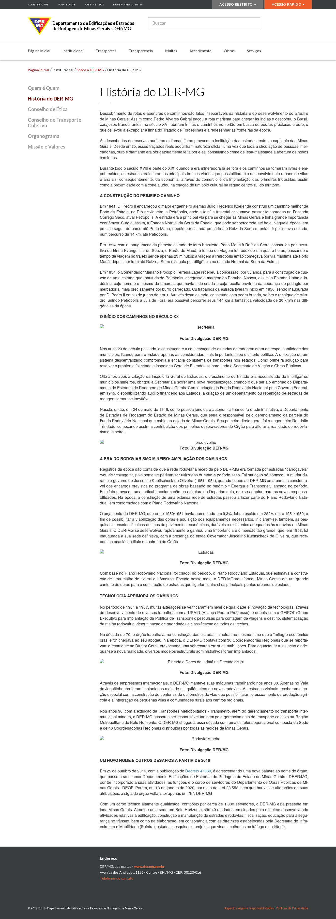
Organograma (44, 136)
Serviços (254, 50)
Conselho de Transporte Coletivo (54, 122)
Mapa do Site (67, 4)
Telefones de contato (116, 878)
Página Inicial (39, 50)
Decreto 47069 (198, 771)
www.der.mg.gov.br (149, 866)
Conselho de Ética (48, 109)
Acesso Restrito (236, 4)
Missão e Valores (46, 147)
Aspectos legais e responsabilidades (249, 908)
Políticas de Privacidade (292, 908)
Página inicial (38, 70)
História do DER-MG (50, 98)
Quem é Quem (44, 88)
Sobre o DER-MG (90, 70)
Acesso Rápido (287, 4)
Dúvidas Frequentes (127, 4)
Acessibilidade (38, 4)
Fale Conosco (94, 4)
